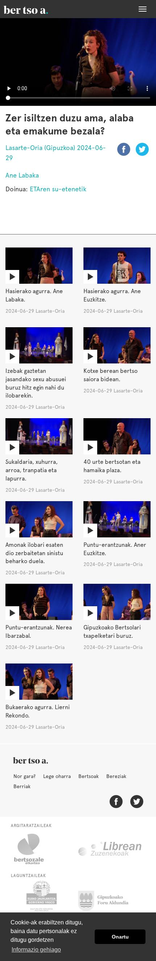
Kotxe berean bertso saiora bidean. (110, 375)
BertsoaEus (36, 9)
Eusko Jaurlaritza (41, 899)
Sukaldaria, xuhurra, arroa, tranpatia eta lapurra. (31, 470)
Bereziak (116, 776)
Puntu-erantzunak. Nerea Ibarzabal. (38, 631)
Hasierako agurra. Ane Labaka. (34, 295)
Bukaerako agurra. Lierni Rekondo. (37, 711)
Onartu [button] (120, 937)
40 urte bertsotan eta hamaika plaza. (111, 466)
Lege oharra (57, 776)
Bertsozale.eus (33, 849)
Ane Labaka (22, 175)
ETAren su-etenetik (58, 189)
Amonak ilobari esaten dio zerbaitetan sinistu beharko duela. (34, 553)
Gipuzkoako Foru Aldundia (107, 899)
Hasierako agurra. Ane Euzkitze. (112, 295)
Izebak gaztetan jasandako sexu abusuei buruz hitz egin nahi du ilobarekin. (35, 383)
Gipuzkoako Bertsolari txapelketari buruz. (112, 631)
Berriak (21, 786)
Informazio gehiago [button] (36, 950)
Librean (110, 849)
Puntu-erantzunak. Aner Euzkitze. (114, 549)
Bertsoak (88, 776)
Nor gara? (24, 776)
